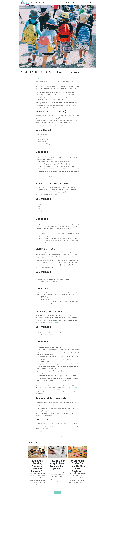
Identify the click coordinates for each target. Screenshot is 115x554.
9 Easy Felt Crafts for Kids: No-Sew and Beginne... (77, 466)
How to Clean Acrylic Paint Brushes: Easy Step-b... (57, 464)
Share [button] (38, 78)
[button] (39, 3)
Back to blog (58, 436)
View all (58, 492)
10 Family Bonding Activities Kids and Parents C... (37, 466)
